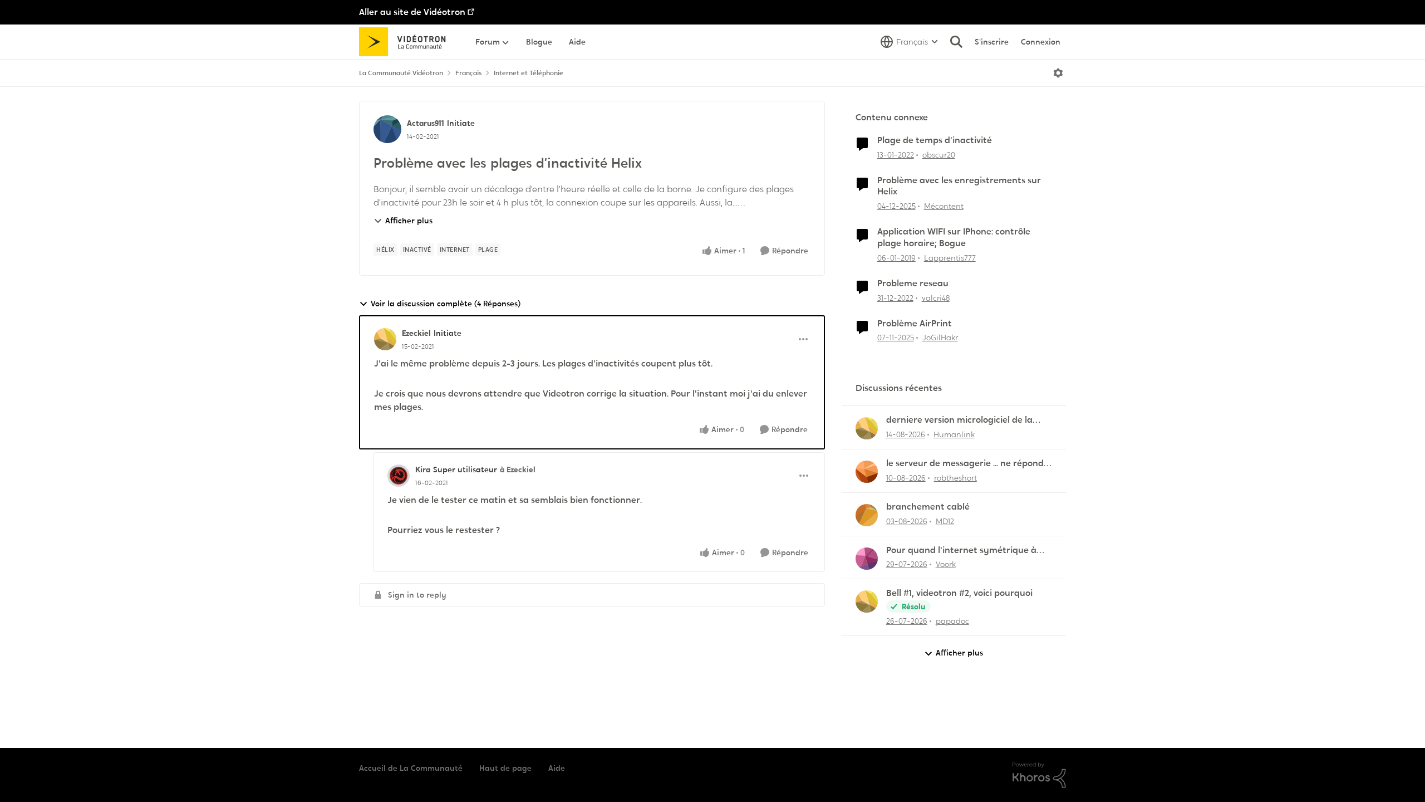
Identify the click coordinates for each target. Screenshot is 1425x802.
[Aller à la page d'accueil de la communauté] (406, 41)
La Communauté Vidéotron (401, 73)
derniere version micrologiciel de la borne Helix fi (959, 420)
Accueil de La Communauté (411, 768)
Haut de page (505, 768)
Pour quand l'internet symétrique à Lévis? (961, 550)
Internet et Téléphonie (528, 73)
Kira (422, 469)
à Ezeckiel (517, 469)
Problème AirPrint (914, 323)
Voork (946, 564)
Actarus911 (425, 123)
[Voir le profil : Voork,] (867, 558)
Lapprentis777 (950, 258)
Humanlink (954, 434)
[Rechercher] (956, 41)
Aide (556, 768)
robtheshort (955, 478)
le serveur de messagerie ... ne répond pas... (965, 464)
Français (468, 73)
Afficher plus (409, 221)
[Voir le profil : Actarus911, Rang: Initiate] (387, 129)
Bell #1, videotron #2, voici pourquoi (959, 593)
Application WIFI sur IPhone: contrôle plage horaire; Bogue (953, 237)
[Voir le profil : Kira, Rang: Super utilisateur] (398, 475)
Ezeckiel (416, 333)
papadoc (952, 621)
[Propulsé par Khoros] (1039, 775)
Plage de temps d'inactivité (934, 140)
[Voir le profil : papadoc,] (867, 601)
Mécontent (944, 206)
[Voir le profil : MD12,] (867, 515)
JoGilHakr (940, 337)
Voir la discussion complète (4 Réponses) (445, 304)
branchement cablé (928, 506)
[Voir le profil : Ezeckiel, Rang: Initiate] (385, 339)
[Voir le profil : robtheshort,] (867, 472)
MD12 (945, 521)
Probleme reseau (913, 283)
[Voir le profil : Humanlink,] (867, 428)
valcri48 (936, 298)
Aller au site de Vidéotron (412, 12)
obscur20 (938, 155)
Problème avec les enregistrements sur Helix (959, 186)
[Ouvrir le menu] (1058, 73)
